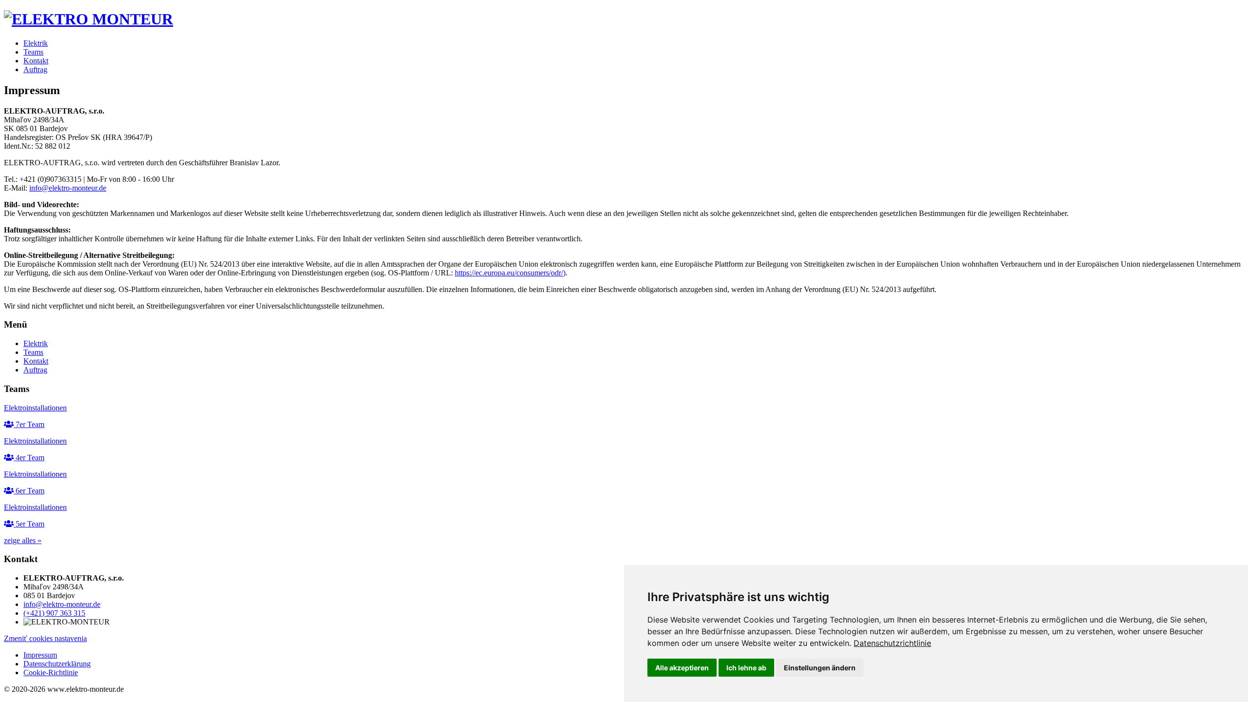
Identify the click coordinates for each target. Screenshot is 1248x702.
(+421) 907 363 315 (54, 613)
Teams (33, 52)
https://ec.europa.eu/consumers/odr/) (510, 273)
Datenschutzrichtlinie (892, 643)
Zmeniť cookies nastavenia (45, 638)
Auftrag (35, 69)
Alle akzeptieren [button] (682, 667)
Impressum (40, 655)
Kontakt (35, 61)
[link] (892, 643)
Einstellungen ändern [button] (820, 667)
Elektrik (35, 43)
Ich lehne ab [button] (746, 667)
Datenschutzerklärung (57, 664)
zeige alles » (22, 540)
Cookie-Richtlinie (50, 672)
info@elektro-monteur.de (67, 188)
